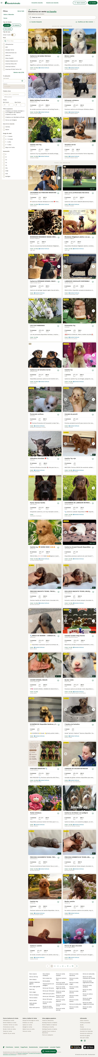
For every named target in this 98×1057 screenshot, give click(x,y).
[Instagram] (84, 1040)
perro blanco (32, 979)
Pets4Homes (9, 1047)
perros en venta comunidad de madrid (62, 983)
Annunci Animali (43, 1047)
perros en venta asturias (60, 1009)
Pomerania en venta (8, 1027)
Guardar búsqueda (36, 22)
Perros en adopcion (47, 1035)
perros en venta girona (87, 990)
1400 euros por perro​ (48, 993)
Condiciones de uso (85, 1029)
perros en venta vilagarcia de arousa (88, 1003)
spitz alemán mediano (33, 1004)
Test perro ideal (84, 1037)
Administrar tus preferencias (9, 1054)
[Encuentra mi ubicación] (22, 80)
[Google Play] (75, 1047)
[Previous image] (30, 129)
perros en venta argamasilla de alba (88, 981)
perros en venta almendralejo (87, 999)
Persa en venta (27, 1031)
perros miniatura (34, 995)
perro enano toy (47, 978)
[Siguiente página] (76, 966)
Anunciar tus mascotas (86, 1031)
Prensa (82, 1027)
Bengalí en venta (27, 1027)
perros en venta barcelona (73, 974)
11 (67, 966)
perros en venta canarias (60, 974)
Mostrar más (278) (19, 72)
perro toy (32, 989)
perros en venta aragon (73, 983)
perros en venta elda (88, 974)
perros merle (33, 1000)
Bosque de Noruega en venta (31, 1020)
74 (72, 966)
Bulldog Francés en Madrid (49, 1022)
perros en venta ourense (73, 987)
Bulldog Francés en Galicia (49, 1029)
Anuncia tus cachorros (86, 1033)
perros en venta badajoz (87, 1007)
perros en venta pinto (75, 1004)
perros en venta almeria (73, 996)
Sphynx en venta (27, 1024)
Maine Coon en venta (28, 1029)
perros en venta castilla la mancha (48, 1007)
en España (51, 11)
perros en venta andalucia (60, 992)
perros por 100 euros (48, 991)
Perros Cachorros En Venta (10, 1018)
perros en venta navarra (47, 1002)
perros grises (46, 981)
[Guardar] (58, 56)
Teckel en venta (7, 1031)
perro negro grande (34, 986)
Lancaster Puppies (55, 1047)
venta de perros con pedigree (48, 984)
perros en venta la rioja (61, 979)
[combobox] (12, 80)
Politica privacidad (85, 1022)
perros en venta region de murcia (60, 987)
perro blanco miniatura (46, 974)
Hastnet (17, 1047)
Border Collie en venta (9, 1029)
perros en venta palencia (60, 1000)
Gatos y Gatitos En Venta (30, 1018)
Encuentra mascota (37, 2)
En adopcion (16, 25)
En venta (6, 25)
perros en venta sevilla (73, 979)
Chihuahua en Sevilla (48, 1027)
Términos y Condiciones (22, 1053)
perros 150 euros (47, 999)
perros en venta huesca (73, 1000)
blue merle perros (34, 1007)
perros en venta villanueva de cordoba (89, 977)
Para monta (7, 29)
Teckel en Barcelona (47, 1020)
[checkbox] (4, 44)
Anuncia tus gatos (85, 1035)
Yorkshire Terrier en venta (10, 1024)
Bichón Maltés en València (49, 1024)
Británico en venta (28, 1022)
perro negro (32, 992)
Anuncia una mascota (52, 2)
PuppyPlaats (24, 1047)
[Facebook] (81, 1040)
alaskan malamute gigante (34, 983)
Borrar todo (21, 11)
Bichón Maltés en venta (9, 1022)
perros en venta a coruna (61, 1004)
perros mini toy (33, 976)
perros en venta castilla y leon (60, 996)
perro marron (33, 974)
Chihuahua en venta (8, 1020)
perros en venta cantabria (87, 986)
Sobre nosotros (84, 1020)
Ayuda (81, 1024)
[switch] (13, 35)
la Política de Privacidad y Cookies (36, 1053)
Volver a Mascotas (9, 14)
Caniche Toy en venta (9, 1033)
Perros (5, 18)
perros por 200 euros (49, 996)
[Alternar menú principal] (1, 2)
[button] (45, 129)
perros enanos (33, 997)
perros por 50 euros (48, 988)
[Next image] (58, 129)
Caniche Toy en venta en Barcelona (49, 1032)
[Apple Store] (89, 1047)
